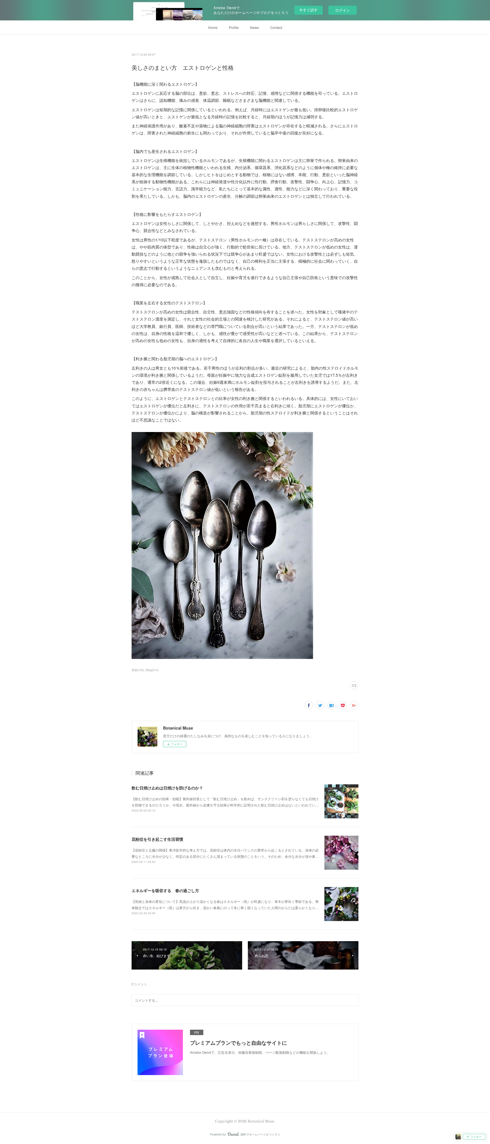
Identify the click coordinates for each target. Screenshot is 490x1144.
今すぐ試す (308, 9)
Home (212, 27)
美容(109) (138, 670)
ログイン (342, 10)
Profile (234, 27)
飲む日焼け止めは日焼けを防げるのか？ (167, 788)
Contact (276, 27)
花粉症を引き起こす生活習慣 (157, 839)
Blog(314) (152, 670)
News (254, 27)
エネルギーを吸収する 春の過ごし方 (165, 890)
